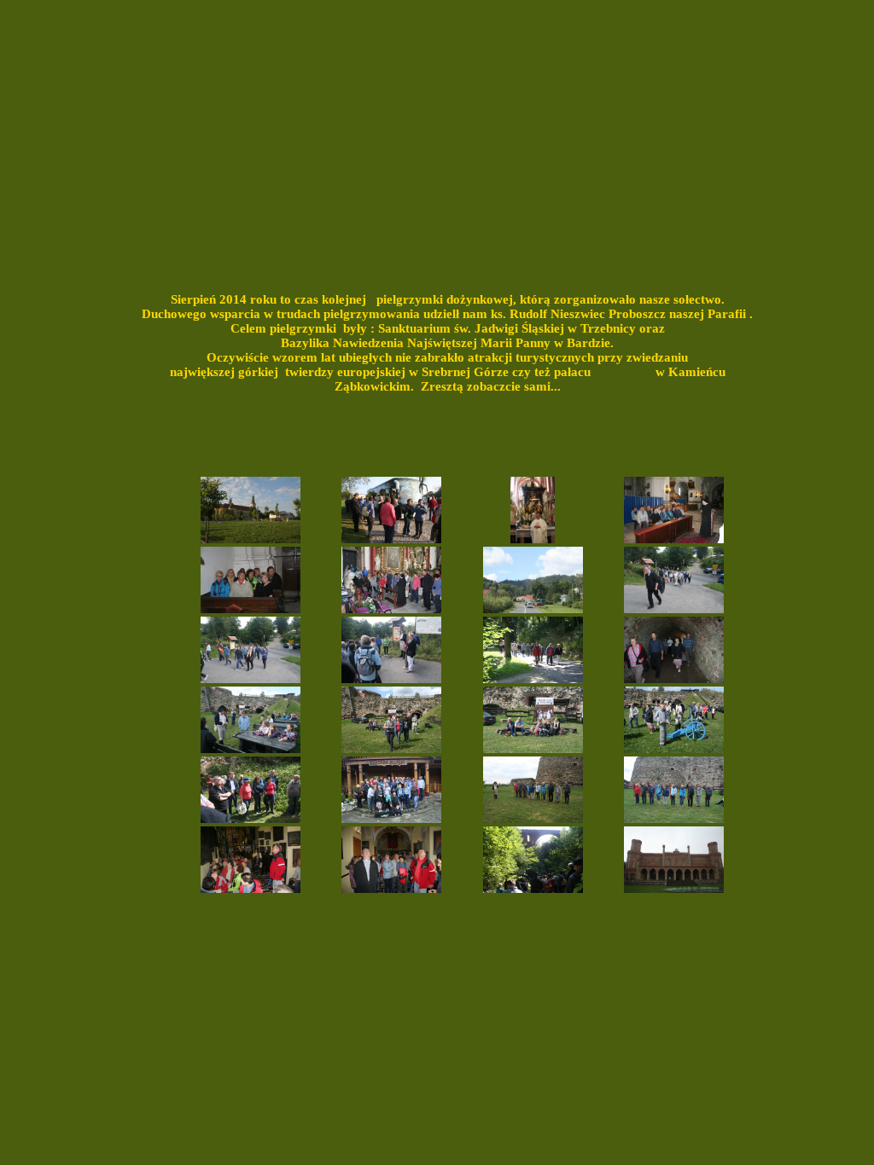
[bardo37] (391, 678)
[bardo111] (250, 818)
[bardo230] (391, 818)
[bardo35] (250, 678)
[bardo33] (674, 608)
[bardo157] (533, 818)
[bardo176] (533, 888)
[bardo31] (533, 608)
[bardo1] (250, 538)
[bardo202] (391, 888)
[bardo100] (250, 748)
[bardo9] (532, 538)
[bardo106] (533, 748)
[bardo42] (533, 678)
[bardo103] (391, 748)
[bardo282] (674, 888)
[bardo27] (391, 608)
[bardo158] (674, 818)
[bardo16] (674, 538)
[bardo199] (250, 888)
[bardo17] (250, 608)
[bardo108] (674, 748)
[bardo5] (391, 538)
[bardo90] (674, 678)
